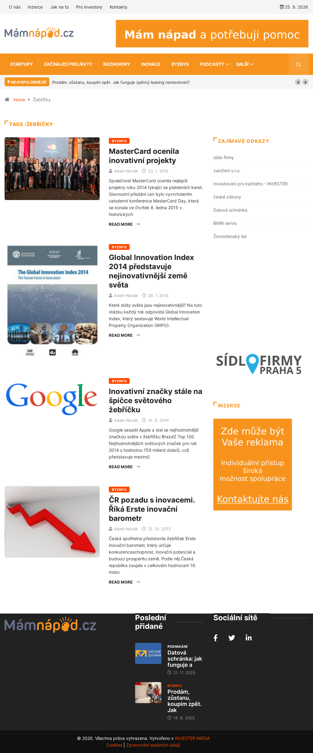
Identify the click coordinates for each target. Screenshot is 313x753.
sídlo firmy (223, 157)
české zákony (227, 196)
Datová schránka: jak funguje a (185, 658)
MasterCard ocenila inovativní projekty (144, 156)
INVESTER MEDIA (192, 738)
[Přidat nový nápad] (212, 33)
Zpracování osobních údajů (153, 744)
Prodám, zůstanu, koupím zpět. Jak (185, 700)
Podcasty (212, 64)
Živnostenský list (230, 236)
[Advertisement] (260, 296)
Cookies (114, 744)
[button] (298, 82)
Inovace (150, 64)
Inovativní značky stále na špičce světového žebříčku (155, 400)
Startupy (21, 64)
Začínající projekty (68, 64)
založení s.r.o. (227, 170)
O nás (14, 6)
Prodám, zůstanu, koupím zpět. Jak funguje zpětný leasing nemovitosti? (121, 82)
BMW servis (225, 223)
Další (242, 64)
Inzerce (35, 6)
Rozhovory (116, 64)
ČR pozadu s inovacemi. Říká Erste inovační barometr (152, 509)
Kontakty (118, 6)
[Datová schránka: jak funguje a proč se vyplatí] (148, 653)
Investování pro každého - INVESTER (250, 183)
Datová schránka (230, 210)
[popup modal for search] (298, 64)
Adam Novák (126, 171)
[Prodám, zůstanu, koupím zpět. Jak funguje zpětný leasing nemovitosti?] (148, 692)
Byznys (180, 64)
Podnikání (178, 646)
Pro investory (89, 6)
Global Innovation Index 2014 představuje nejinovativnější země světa (151, 271)
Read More (121, 224)
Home (19, 99)
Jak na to (59, 6)
